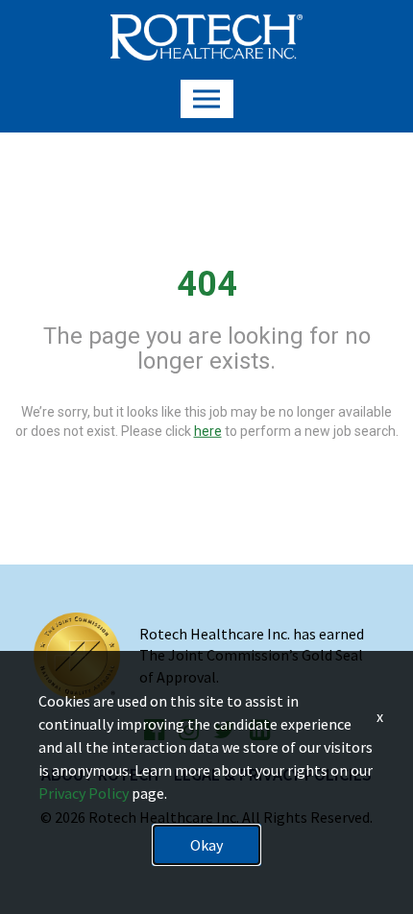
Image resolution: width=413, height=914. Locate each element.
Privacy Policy (83, 793)
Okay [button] (206, 844)
